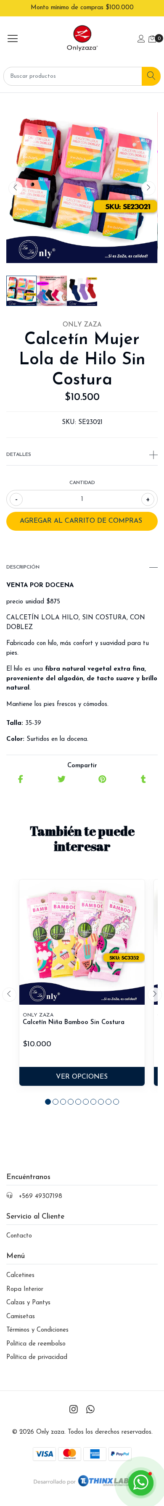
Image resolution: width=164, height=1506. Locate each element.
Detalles (18, 454)
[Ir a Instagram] (73, 1410)
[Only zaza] (82, 40)
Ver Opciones (82, 1077)
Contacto (19, 1236)
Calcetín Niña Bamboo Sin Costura (73, 1022)
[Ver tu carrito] (152, 40)
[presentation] (15, 188)
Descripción (23, 567)
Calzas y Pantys (28, 1303)
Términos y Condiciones (37, 1330)
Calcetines (20, 1275)
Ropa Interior (24, 1289)
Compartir (82, 766)
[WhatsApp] (90, 1410)
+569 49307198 (40, 1196)
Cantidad (82, 482)
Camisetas (20, 1317)
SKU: (69, 422)
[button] (48, 1102)
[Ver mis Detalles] (141, 40)
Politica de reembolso (36, 1344)
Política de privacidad (36, 1357)
